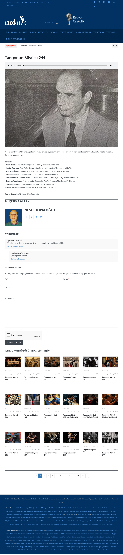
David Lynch (77, 534)
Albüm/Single (84, 508)
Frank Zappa (54, 537)
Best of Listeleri (10, 511)
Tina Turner (38, 550)
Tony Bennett (55, 550)
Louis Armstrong (36, 543)
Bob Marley (21, 534)
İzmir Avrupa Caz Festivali (96, 517)
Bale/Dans (114, 508)
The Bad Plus (30, 550)
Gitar (74, 514)
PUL (7, 32)
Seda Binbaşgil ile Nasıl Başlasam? (74, 547)
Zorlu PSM (110, 524)
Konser (33, 521)
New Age (108, 521)
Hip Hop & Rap (44, 517)
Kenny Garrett (114, 540)
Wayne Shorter (98, 550)
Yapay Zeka (85, 524)
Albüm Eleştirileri (83, 32)
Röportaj (56, 524)
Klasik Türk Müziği (26, 521)
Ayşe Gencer (75, 530)
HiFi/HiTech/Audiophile (32, 517)
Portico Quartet (44, 547)
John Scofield (63, 540)
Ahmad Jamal (20, 530)
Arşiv (109, 508)
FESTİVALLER (43, 32)
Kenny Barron (105, 540)
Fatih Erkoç (47, 537)
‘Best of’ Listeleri (67, 32)
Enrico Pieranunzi (29, 537)
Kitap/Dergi (8, 521)
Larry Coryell (27, 543)
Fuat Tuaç (68, 537)
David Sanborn (85, 534)
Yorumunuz (9, 298)
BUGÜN (14, 32)
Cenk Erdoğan (45, 534)
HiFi (49, 2)
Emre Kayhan (19, 537)
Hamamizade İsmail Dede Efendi (95, 537)
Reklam (16, 2)
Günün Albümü (106, 514)
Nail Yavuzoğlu (85, 543)
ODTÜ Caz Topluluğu (111, 543)
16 (78, 476)
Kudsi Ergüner (19, 543)
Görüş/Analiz (80, 514)
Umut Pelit (80, 550)
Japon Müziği (107, 517)
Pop (21, 524)
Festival (95, 511)
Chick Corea (69, 534)
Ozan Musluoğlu (19, 547)
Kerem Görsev (10, 543)
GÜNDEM (32, 32)
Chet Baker (62, 534)
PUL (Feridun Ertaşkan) (29, 524)
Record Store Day (41, 524)
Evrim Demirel (39, 537)
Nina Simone (93, 543)
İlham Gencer (108, 537)
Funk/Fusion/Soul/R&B (46, 514)
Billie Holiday (13, 534)
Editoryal (72, 511)
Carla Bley (37, 534)
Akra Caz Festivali (75, 508)
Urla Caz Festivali (72, 524)
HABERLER (23, 32)
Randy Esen (53, 547)
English (90, 511)
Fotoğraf (36, 514)
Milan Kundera (69, 543)
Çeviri (55, 511)
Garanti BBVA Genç (59, 514)
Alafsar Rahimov (29, 530)
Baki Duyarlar (92, 530)
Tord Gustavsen (64, 550)
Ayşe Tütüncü (84, 530)
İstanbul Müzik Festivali (81, 517)
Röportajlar (98, 32)
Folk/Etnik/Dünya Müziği (26, 514)
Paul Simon (36, 547)
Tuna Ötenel (72, 550)
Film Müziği (113, 511)
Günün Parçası (16, 517)
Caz (25, 511)
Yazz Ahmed (106, 550)
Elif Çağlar (113, 534)
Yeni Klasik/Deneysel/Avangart (97, 524)
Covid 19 (60, 511)
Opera (17, 524)
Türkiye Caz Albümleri (15, 39)
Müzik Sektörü (101, 521)
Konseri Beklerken (42, 521)
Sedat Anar (87, 547)
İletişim (24, 2)
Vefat (79, 524)
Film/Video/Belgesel (13, 514)
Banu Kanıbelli (101, 530)
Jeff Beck (38, 540)
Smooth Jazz (63, 524)
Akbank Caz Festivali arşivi (30, 46)
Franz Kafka (62, 537)
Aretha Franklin (49, 530)
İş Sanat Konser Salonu (55, 517)
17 (83, 476)
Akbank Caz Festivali (63, 508)
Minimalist (93, 521)
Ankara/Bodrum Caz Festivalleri (98, 508)
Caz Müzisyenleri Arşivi (40, 511)
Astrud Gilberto (59, 530)
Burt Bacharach (30, 534)
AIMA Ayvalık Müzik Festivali (49, 508)
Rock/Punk (50, 524)
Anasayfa (8, 2)
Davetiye (66, 511)
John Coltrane (55, 540)
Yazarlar (54, 32)
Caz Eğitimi (30, 511)
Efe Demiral (107, 534)
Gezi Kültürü (68, 514)
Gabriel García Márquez (78, 537)
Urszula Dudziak (88, 550)
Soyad (66, 279)
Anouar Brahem (39, 530)
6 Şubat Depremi (20, 508)
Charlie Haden (54, 534)
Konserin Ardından (53, 521)
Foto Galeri (10, 5)
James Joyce (31, 540)
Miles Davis (77, 543)
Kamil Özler (89, 540)
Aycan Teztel (67, 530)
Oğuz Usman (10, 547)
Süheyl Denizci (22, 550)
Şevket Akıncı (106, 547)
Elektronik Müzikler (81, 511)
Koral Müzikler (63, 521)
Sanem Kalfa (60, 547)
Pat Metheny (28, 547)
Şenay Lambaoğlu (96, 547)
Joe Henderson (46, 540)
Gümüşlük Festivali (96, 514)
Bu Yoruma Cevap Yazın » (15, 246)
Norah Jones (101, 543)
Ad (6, 279)
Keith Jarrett (96, 540)
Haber (23, 517)
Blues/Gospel (19, 511)
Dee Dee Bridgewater (96, 534)
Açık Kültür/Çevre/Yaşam (33, 508)
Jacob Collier (14, 540)
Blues (42, 2)
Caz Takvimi (110, 32)
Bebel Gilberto (110, 530)
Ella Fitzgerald (11, 537)
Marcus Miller (59, 543)
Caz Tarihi (50, 511)
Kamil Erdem (81, 540)
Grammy (87, 514)
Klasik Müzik (34, 2)
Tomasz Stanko (46, 550)
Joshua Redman (72, 540)
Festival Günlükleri (104, 511)
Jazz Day (114, 517)
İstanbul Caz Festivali (68, 517)
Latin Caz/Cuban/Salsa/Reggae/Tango (78, 521)
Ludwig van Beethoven (48, 543)
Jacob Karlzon (23, 540)
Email (7, 288)
